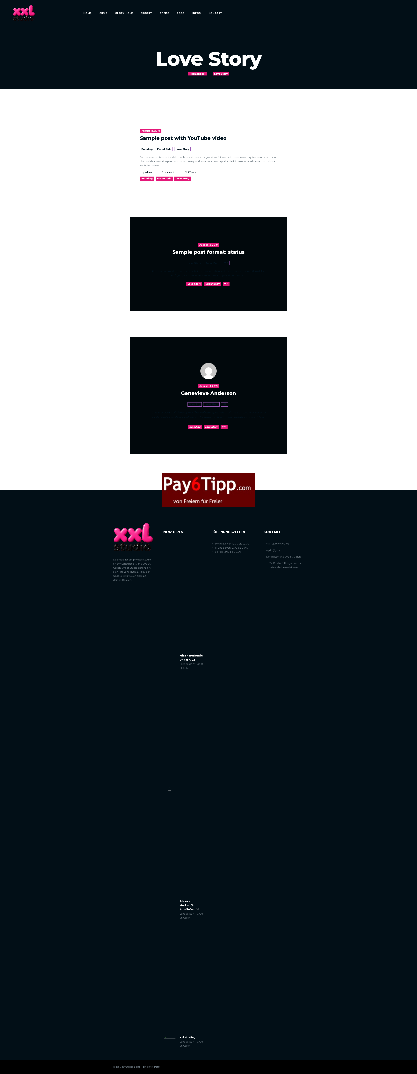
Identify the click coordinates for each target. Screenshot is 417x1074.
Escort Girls (164, 149)
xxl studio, (187, 1037)
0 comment (168, 172)
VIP (226, 263)
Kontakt (215, 13)
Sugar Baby (212, 263)
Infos (196, 13)
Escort (146, 13)
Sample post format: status (209, 252)
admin (148, 172)
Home (87, 13)
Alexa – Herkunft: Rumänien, (190, 905)
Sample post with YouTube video (183, 138)
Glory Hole (124, 13)
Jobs (181, 13)
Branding (147, 149)
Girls (103, 13)
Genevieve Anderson (208, 393)
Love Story (182, 149)
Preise (164, 13)
